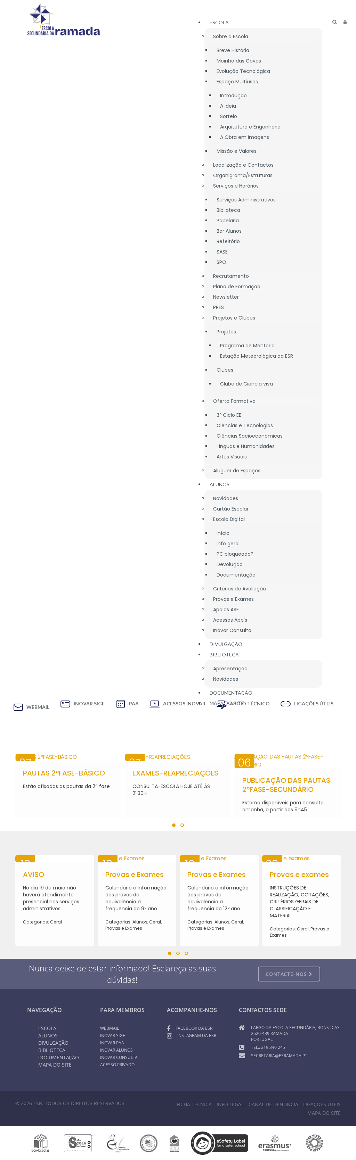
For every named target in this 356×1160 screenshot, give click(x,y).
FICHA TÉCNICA (194, 1104)
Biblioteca (51, 1050)
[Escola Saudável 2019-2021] (78, 1142)
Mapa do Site (55, 1064)
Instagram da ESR (196, 1035)
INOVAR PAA (112, 1043)
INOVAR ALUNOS (116, 1050)
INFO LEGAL (230, 1104)
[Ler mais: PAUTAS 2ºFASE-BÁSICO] (68, 757)
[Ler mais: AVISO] (54, 858)
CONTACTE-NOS (287, 974)
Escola (47, 1028)
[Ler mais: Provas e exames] (301, 858)
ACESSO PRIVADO (117, 1065)
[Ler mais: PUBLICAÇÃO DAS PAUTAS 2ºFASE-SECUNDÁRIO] (288, 761)
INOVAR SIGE (112, 1035)
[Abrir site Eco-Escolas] (41, 1142)
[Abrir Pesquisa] (334, 21)
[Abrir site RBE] (148, 1142)
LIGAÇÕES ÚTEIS (322, 1104)
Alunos (48, 1035)
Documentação (58, 1057)
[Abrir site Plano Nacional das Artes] (314, 1142)
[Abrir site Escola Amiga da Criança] (175, 1142)
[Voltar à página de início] (63, 19)
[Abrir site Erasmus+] (275, 1142)
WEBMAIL (109, 1028)
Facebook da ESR (194, 1028)
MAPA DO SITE (324, 1113)
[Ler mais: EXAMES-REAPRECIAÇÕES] (178, 757)
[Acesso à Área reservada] (345, 21)
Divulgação (53, 1042)
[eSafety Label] (219, 1142)
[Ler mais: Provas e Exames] (137, 858)
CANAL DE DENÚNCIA (273, 1104)
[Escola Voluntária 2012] (118, 1142)
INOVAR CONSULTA (119, 1057)
